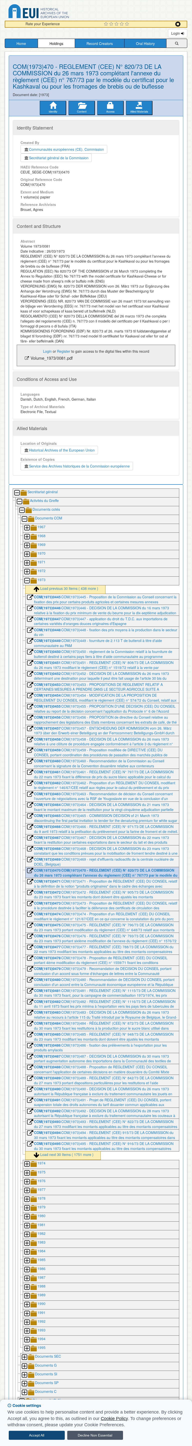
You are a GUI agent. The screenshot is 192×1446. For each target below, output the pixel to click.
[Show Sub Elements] (27, 528)
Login (176, 33)
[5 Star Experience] (127, 24)
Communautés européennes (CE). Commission (66, 149)
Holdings (56, 43)
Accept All (36, 1435)
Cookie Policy (114, 1418)
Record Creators (99, 43)
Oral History (145, 43)
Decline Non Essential (95, 1435)
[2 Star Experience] (111, 24)
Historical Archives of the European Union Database (52, 12)
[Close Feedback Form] (177, 24)
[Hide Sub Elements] (17, 493)
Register (63, 351)
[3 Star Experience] (117, 24)
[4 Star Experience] (122, 24)
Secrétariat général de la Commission (58, 157)
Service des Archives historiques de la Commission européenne (79, 466)
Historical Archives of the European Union (62, 450)
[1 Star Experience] (106, 24)
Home (21, 43)
